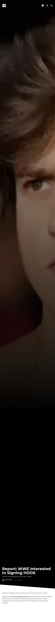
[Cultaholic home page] (22, 5)
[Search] (47, 5)
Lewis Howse (8, 579)
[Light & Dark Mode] (43, 5)
